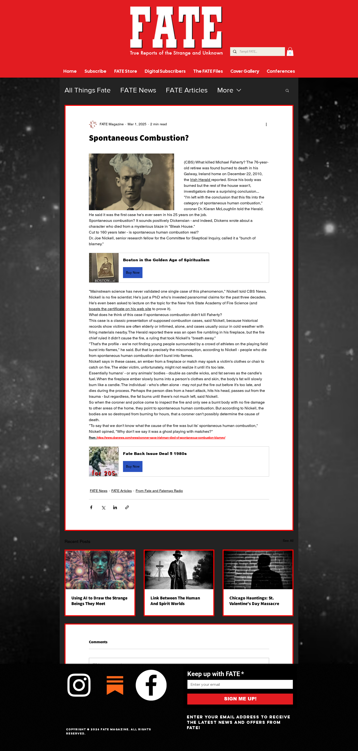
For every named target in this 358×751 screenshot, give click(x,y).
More (225, 90)
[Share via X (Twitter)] (103, 507)
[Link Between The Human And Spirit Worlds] (179, 570)
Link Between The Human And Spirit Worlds (175, 600)
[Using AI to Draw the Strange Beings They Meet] (100, 570)
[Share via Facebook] (91, 507)
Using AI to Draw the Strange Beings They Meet (99, 600)
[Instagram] (78, 685)
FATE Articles (186, 90)
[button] (290, 51)
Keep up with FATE (215, 674)
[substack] (115, 685)
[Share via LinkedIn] (115, 507)
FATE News (138, 90)
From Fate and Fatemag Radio (159, 491)
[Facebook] (151, 685)
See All (288, 541)
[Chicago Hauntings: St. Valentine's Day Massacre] (258, 570)
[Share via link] (127, 507)
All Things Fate (88, 90)
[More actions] (266, 124)
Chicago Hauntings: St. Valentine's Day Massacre (254, 600)
